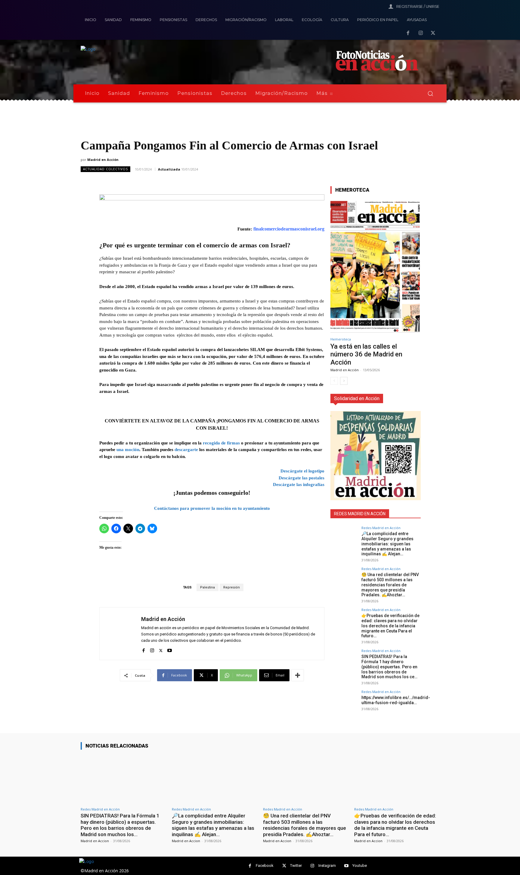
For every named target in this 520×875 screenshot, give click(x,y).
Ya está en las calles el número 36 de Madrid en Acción (366, 354)
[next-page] (344, 381)
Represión (231, 587)
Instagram (327, 865)
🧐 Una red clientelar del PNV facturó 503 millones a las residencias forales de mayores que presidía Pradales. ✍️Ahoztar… (390, 584)
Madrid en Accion (95, 841)
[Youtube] (169, 649)
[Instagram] (420, 33)
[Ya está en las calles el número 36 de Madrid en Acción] (375, 266)
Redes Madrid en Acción (381, 527)
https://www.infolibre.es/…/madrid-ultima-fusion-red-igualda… (395, 700)
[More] (297, 675)
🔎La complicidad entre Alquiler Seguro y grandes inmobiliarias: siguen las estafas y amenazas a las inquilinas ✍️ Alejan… (387, 543)
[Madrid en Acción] (120, 634)
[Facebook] (408, 33)
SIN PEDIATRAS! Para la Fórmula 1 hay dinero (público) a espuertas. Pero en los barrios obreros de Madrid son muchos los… (120, 825)
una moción (127, 449)
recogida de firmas (221, 443)
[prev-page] (334, 381)
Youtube (359, 865)
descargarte (186, 449)
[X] (433, 33)
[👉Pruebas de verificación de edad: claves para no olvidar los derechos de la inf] (344, 621)
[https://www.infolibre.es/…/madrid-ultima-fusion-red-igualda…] (344, 703)
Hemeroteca (340, 339)
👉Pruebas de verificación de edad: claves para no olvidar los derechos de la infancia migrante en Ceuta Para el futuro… (390, 625)
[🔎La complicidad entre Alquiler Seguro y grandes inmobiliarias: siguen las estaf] (344, 539)
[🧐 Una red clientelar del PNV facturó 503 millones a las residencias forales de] (344, 580)
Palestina (207, 587)
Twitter (296, 865)
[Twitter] (284, 866)
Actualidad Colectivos (105, 169)
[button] (430, 93)
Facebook (265, 865)
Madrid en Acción (103, 159)
